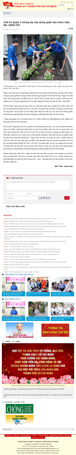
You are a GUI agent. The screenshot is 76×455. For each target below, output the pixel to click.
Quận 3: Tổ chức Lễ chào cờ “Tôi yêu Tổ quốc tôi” (19, 246)
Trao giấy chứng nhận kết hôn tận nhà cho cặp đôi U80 (61, 318)
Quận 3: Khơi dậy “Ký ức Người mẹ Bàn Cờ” (18, 257)
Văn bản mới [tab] (8, 402)
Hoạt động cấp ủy (12, 299)
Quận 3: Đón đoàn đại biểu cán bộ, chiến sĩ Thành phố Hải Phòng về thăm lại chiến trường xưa (32, 249)
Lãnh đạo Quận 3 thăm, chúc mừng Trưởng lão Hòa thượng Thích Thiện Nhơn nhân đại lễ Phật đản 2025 (35, 241)
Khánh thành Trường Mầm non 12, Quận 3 (17, 264)
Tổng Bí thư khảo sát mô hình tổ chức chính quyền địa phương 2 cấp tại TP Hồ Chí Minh (30, 218)
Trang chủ (8, 435)
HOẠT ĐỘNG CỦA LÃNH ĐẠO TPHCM (18, 274)
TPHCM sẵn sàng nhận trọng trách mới (37, 294)
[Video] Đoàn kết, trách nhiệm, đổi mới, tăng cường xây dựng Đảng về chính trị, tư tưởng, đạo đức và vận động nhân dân (38, 395)
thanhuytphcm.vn (30, 453)
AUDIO (17, 341)
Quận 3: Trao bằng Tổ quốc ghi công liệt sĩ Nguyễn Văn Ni (21, 244)
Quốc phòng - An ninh (56, 435)
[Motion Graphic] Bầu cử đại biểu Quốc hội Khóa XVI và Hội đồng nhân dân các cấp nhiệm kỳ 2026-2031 (34, 389)
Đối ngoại (67, 435)
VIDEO (8, 341)
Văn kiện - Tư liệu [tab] (19, 402)
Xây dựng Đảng (25, 435)
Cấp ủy (34, 435)
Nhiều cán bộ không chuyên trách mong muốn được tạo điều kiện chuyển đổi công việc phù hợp (32, 251)
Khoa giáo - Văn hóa (38, 437)
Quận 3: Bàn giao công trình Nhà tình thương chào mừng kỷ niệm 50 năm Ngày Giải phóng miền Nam (34, 224)
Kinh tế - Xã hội (43, 435)
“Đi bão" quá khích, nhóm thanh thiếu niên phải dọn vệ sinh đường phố (37, 318)
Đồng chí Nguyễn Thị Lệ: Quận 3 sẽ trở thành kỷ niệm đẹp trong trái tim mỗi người (28, 221)
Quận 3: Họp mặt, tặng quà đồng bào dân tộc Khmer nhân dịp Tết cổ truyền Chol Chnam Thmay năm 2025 (35, 262)
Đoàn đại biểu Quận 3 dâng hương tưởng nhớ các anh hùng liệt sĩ (24, 234)
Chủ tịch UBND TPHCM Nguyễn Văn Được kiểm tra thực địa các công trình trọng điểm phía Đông (61, 294)
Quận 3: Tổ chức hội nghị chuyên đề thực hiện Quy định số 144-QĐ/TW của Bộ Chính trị (30, 259)
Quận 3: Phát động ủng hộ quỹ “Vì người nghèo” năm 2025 (22, 272)
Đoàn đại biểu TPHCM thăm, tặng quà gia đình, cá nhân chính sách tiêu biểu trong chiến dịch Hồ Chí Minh (35, 226)
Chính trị (16, 435)
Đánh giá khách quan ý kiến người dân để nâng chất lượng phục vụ (13, 294)
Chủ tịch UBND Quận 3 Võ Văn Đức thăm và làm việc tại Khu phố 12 (25, 229)
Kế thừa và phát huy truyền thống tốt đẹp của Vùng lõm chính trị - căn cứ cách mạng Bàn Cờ (32, 254)
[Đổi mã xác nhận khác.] (50, 198)
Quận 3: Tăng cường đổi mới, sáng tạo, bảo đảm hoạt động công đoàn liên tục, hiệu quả (30, 231)
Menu (72, 9)
